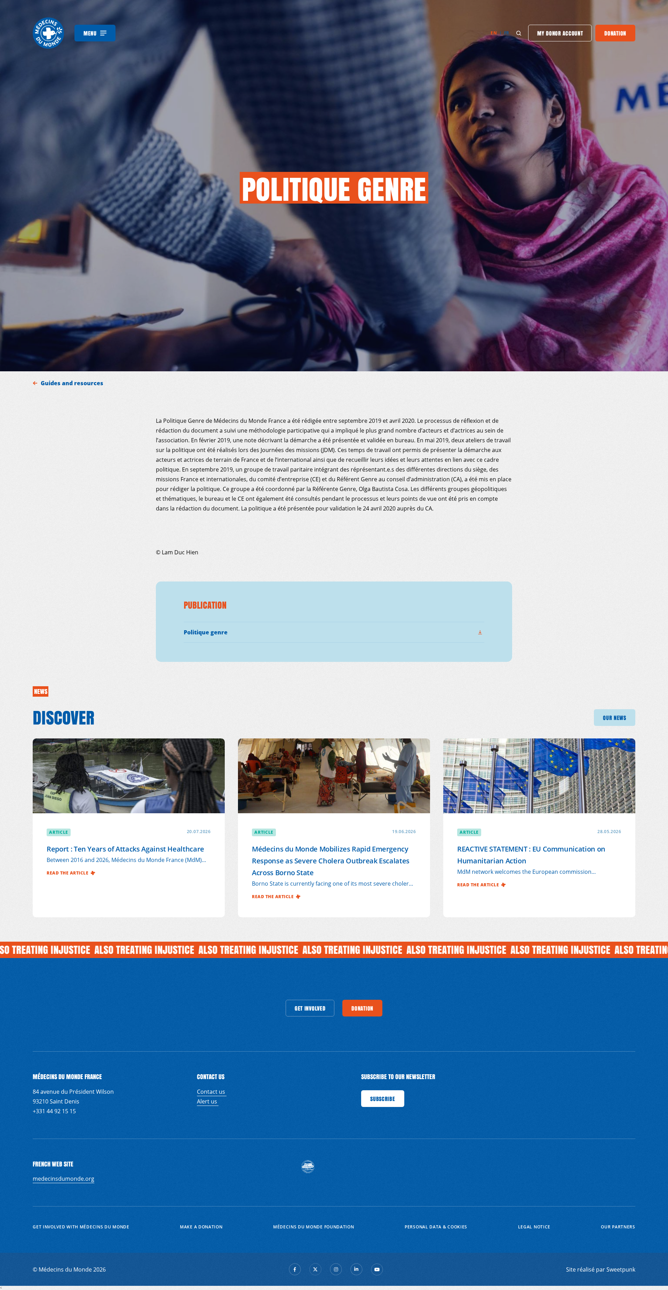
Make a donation (201, 1227)
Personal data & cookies (436, 1227)
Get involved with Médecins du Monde (81, 1227)
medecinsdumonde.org (63, 1178)
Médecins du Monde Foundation (313, 1227)
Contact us (211, 1091)
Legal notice (534, 1227)
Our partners (618, 1227)
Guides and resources (73, 383)
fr (506, 33)
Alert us (207, 1101)
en (494, 33)
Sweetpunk (620, 1269)
